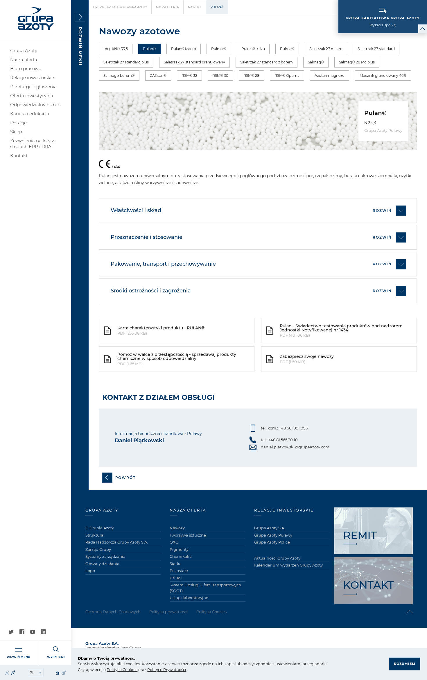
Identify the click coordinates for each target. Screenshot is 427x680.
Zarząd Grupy (98, 549)
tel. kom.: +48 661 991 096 (284, 428)
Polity (112, 669)
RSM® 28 (251, 75)
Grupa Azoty (23, 50)
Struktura (94, 535)
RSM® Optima (286, 75)
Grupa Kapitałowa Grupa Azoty (120, 7)
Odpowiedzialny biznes (35, 104)
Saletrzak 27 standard (376, 49)
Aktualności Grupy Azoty (277, 558)
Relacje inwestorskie (32, 77)
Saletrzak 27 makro (325, 49)
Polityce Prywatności (166, 669)
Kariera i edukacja (29, 113)
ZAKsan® (158, 75)
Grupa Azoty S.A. (269, 527)
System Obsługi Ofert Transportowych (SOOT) (205, 588)
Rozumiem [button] (404, 664)
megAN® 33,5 (115, 49)
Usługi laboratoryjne (189, 597)
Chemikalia (181, 556)
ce (119, 669)
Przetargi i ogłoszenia (33, 86)
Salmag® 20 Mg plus (357, 62)
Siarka (176, 563)
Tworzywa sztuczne (188, 535)
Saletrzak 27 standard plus (126, 62)
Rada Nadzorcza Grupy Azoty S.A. (116, 542)
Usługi (176, 578)
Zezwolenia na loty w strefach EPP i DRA (32, 143)
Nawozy (195, 7)
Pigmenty (179, 549)
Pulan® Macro (183, 49)
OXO (174, 542)
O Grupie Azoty (99, 527)
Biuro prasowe (25, 68)
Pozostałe (179, 570)
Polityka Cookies (211, 611)
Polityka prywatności (168, 611)
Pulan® (149, 49)
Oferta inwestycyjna (31, 95)
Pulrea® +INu (253, 49)
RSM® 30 (220, 75)
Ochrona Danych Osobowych (113, 611)
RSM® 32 (189, 75)
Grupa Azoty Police (272, 542)
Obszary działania (102, 563)
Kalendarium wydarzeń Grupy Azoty (288, 565)
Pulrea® (287, 49)
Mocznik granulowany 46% (383, 75)
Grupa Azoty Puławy (273, 535)
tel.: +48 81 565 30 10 (279, 439)
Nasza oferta (23, 59)
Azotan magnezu (330, 75)
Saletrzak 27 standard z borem (266, 62)
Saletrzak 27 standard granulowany (194, 62)
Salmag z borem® (119, 75)
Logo (90, 570)
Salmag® (316, 62)
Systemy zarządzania (105, 556)
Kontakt (19, 155)
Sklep (16, 131)
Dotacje (18, 122)
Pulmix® (218, 49)
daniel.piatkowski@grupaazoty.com (295, 447)
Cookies (129, 669)
